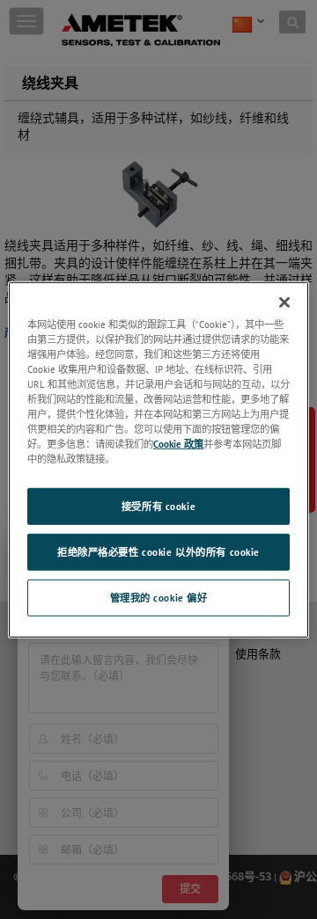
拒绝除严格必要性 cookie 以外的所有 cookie (158, 551)
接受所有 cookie (158, 506)
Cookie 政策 (178, 443)
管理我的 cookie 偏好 (159, 597)
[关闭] (284, 301)
